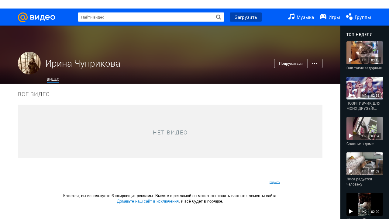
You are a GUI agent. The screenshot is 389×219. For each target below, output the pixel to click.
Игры (333, 17)
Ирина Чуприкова (82, 63)
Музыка (304, 17)
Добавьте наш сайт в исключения (148, 201)
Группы (362, 17)
